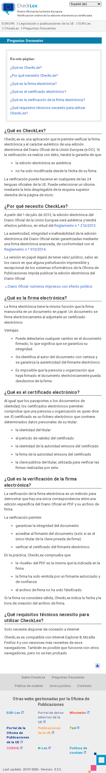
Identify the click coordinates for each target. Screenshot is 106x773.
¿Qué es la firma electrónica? (33, 84)
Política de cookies (29, 686)
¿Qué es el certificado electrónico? (38, 91)
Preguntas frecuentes (39, 28)
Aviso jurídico (60, 686)
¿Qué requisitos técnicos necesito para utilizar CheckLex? (47, 110)
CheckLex (12, 28)
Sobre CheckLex (33, 677)
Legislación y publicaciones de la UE (46, 23)
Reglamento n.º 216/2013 (75, 225)
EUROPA (8, 23)
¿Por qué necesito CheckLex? (34, 75)
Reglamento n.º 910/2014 (25, 249)
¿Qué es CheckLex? (26, 67)
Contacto (84, 686)
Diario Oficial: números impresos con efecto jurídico (50, 286)
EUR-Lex (84, 23)
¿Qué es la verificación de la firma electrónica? (47, 100)
